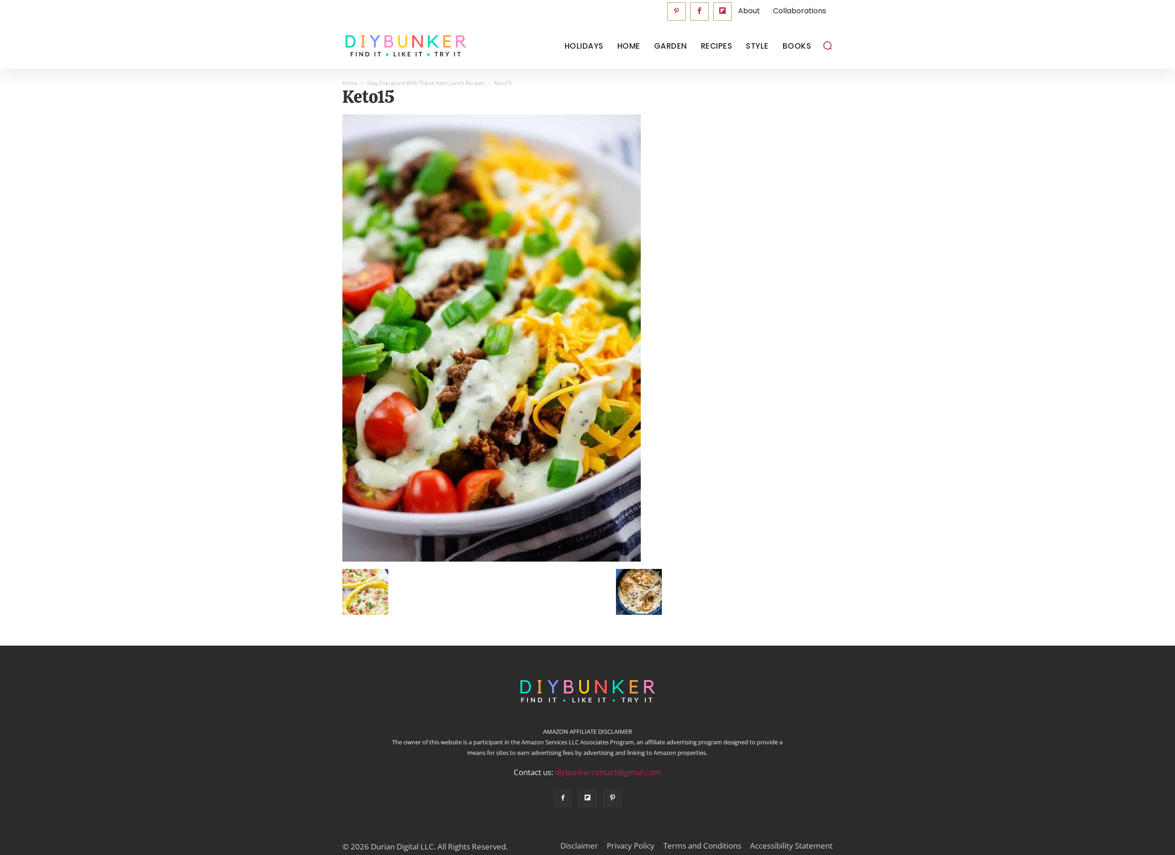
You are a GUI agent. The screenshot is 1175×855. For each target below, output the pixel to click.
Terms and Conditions (702, 846)
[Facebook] (699, 11)
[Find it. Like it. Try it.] (403, 46)
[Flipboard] (722, 11)
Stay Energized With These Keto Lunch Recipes (426, 83)
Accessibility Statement (791, 846)
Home (350, 83)
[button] (827, 45)
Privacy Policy (631, 846)
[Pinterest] (676, 11)
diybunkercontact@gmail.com (608, 772)
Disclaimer (579, 846)
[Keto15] (491, 559)
